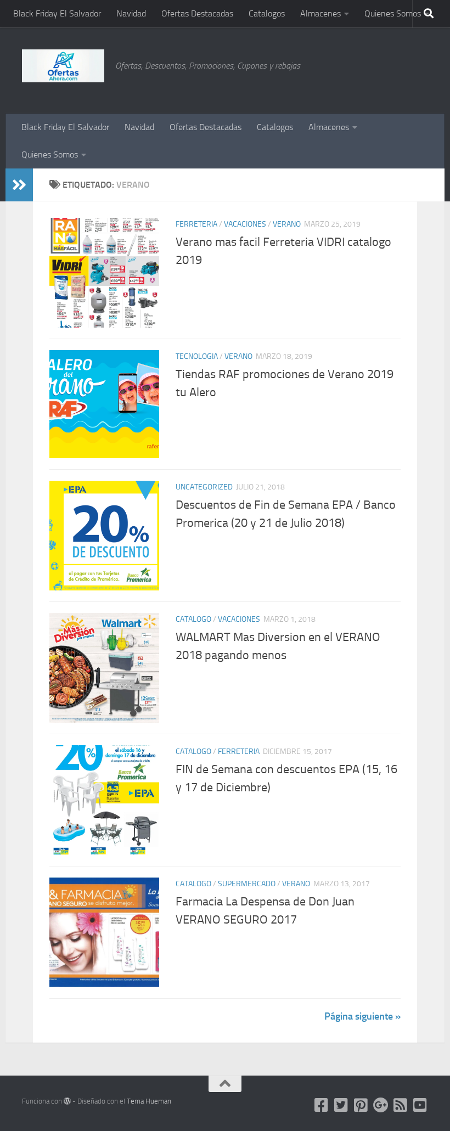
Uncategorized (204, 487)
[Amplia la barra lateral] (19, 184)
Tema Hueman (149, 1101)
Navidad (131, 13)
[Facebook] (321, 1105)
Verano (287, 224)
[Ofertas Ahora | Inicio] (63, 65)
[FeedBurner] (400, 1105)
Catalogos (267, 13)
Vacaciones (245, 224)
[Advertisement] (373, 68)
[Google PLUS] (381, 1105)
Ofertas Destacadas (197, 13)
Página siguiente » (362, 1016)
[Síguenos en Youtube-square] (420, 1105)
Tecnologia (197, 356)
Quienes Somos (392, 13)
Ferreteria (196, 224)
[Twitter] (341, 1105)
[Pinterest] (361, 1105)
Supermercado (246, 883)
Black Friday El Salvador (57, 13)
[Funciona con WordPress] (67, 1101)
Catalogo (193, 619)
